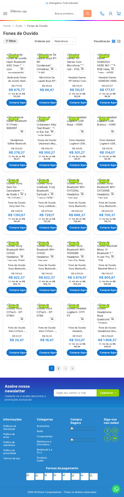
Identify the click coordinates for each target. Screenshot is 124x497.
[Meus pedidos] (110, 13)
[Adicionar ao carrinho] (22, 68)
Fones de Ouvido (37, 25)
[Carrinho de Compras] (118, 13)
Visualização (102, 41)
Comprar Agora (18, 102)
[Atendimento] (102, 13)
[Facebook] (107, 431)
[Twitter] (107, 438)
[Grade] (113, 41)
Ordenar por (42, 41)
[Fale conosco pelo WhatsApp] (116, 489)
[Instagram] (115, 431)
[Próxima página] (65, 368)
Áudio (18, 25)
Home (7, 25)
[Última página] (72, 368)
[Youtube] (115, 438)
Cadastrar (106, 392)
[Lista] (119, 41)
